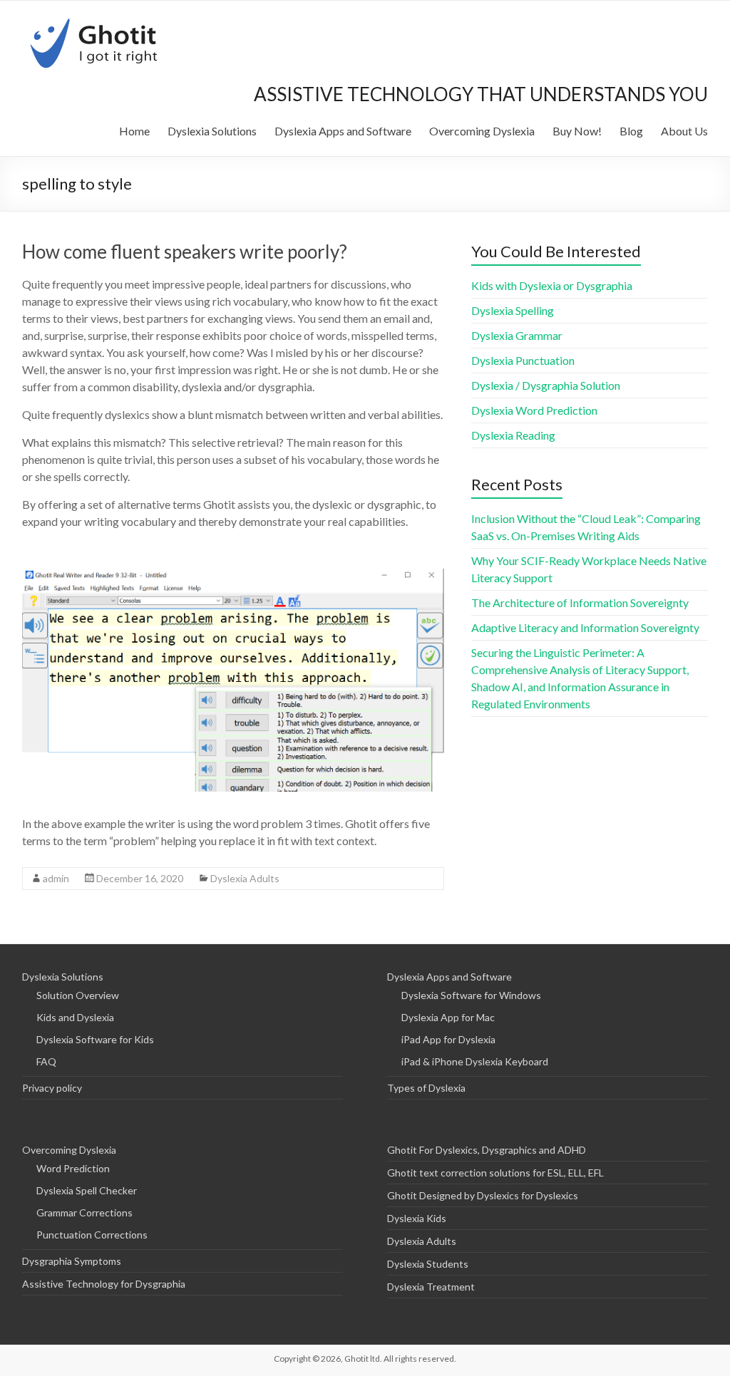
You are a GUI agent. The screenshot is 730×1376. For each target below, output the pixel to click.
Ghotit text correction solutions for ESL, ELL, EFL (495, 1173)
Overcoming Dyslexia (482, 131)
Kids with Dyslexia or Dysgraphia (551, 285)
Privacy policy (52, 1088)
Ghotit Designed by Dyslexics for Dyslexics (482, 1195)
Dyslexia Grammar (516, 335)
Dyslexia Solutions (212, 131)
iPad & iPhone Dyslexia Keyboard (474, 1061)
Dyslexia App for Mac (448, 1017)
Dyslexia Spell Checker (86, 1190)
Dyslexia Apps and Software (342, 131)
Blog (631, 131)
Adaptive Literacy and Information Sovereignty (585, 627)
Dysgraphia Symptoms (71, 1261)
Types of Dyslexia (426, 1088)
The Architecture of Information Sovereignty (580, 602)
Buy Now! (577, 131)
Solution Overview (77, 995)
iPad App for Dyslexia (448, 1039)
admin (56, 878)
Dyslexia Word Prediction (534, 410)
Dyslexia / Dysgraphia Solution (545, 385)
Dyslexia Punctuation (523, 360)
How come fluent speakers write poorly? (184, 251)
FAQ (46, 1061)
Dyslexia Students (427, 1264)
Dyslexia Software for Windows (471, 995)
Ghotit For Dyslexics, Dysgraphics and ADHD (486, 1150)
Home (134, 131)
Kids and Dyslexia (75, 1017)
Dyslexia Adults (244, 878)
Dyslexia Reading (513, 435)
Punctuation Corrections (92, 1234)
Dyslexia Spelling (512, 310)
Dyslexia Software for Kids (95, 1039)
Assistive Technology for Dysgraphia (103, 1284)
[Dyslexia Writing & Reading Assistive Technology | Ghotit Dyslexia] (95, 18)
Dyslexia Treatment (431, 1287)
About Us (684, 131)
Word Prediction (73, 1168)
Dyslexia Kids (416, 1218)
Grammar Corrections (84, 1212)
